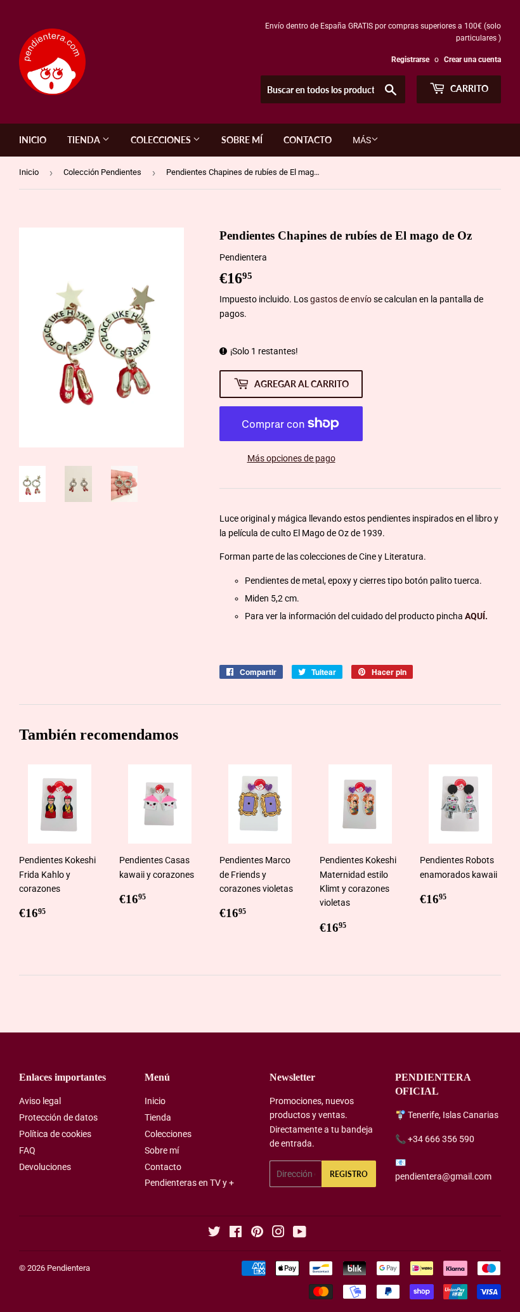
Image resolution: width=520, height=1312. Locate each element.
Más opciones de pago (291, 458)
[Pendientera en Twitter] (214, 1233)
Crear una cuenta (472, 59)
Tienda (84, 139)
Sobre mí (242, 139)
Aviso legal (40, 1101)
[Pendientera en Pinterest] (257, 1233)
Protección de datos (58, 1117)
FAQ (27, 1150)
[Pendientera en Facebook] (235, 1233)
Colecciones (162, 139)
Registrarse (410, 59)
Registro (349, 1174)
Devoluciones (45, 1167)
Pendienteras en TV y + (189, 1183)
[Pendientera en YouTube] (299, 1233)
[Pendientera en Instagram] (278, 1233)
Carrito (468, 88)
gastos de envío (341, 299)
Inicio (32, 139)
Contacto (307, 139)
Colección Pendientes (102, 172)
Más (362, 140)
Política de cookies (55, 1134)
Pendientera (68, 1268)
